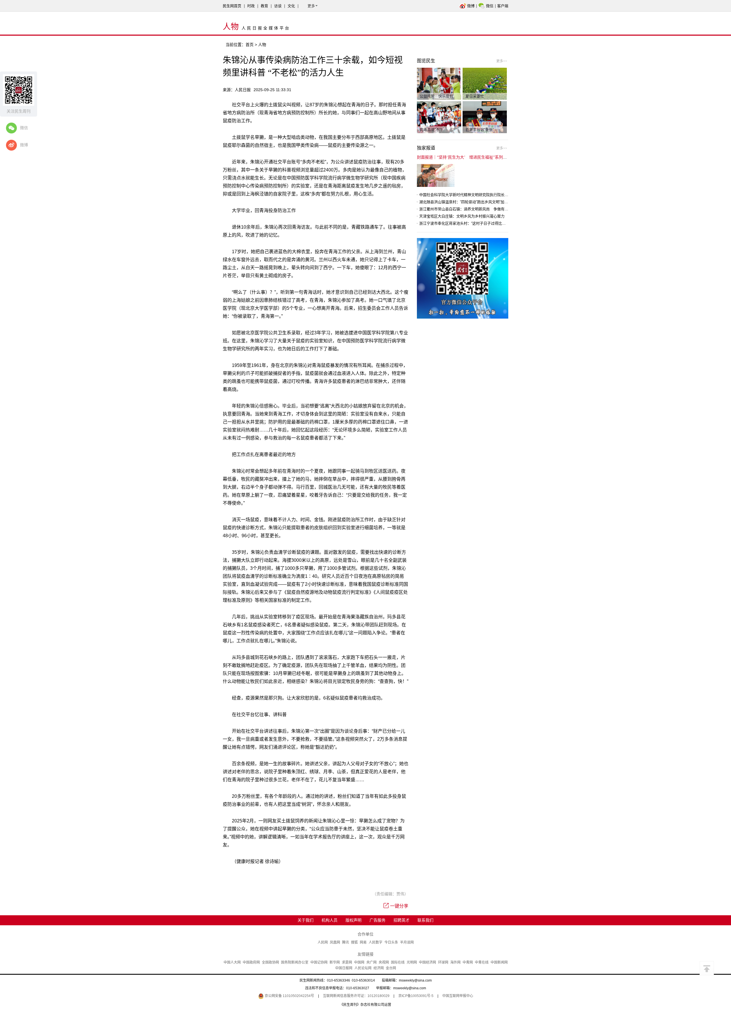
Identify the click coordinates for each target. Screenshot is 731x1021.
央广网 (371, 962)
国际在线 (398, 962)
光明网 (412, 962)
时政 (251, 6)
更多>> (501, 61)
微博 (471, 6)
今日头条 (391, 942)
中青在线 (482, 962)
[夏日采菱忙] (485, 83)
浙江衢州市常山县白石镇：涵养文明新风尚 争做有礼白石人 (469, 209)
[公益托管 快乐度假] (439, 83)
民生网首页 (232, 6)
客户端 (502, 6)
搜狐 (354, 942)
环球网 (443, 962)
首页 (250, 44)
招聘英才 (401, 920)
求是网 (347, 962)
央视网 (384, 962)
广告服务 (377, 920)
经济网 (378, 968)
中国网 (359, 962)
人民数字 (375, 942)
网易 (363, 942)
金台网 (391, 968)
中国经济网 (427, 962)
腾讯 (345, 942)
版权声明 (354, 920)
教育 (264, 6)
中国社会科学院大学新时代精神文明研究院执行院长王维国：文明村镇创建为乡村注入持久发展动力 (501, 195)
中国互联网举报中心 (457, 996)
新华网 (335, 962)
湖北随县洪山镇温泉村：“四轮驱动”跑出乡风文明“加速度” (466, 202)
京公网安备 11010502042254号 (289, 996)
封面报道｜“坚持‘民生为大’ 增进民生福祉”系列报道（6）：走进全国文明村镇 (486, 157)
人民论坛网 (362, 968)
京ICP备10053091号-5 (415, 996)
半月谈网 (407, 942)
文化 (291, 6)
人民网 (323, 942)
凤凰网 (335, 942)
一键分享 (399, 906)
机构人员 (330, 920)
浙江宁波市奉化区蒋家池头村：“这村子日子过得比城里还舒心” (470, 223)
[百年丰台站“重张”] (485, 117)
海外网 (455, 962)
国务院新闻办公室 (294, 962)
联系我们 (425, 920)
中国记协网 (319, 962)
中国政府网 (251, 962)
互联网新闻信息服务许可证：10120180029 (356, 996)
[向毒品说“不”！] (439, 117)
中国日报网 (343, 968)
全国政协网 (270, 962)
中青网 (468, 962)
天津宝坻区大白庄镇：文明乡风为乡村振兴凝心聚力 (462, 216)
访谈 (278, 6)
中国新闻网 (499, 962)
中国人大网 (232, 962)
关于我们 (306, 920)
